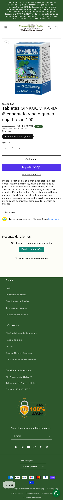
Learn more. (53, 218)
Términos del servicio (17, 308)
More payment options (31, 174)
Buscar (9, 346)
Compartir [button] (10, 212)
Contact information (33, 498)
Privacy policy (17, 493)
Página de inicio (14, 340)
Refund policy (52, 489)
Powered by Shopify (36, 489)
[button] (6, 27)
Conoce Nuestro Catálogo (19, 353)
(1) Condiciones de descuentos (21, 333)
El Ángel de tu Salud (20, 489)
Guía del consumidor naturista (21, 360)
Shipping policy (48, 493)
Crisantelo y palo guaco (17, 136)
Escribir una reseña (31, 249)
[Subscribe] (48, 436)
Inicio (8, 288)
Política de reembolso (17, 314)
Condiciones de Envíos (17, 301)
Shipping (5, 128)
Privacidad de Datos (16, 294)
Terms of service (32, 493)
